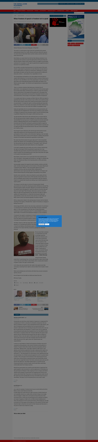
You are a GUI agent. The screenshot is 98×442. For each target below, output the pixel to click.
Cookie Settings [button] (41, 224)
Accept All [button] (47, 224)
